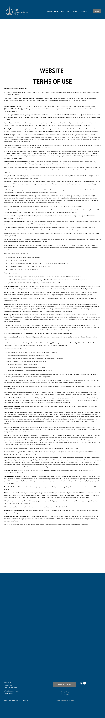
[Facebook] (84, 683)
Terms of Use (65, 694)
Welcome (50, 11)
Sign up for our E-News (64, 684)
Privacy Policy (65, 692)
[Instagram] (81, 683)
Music (61, 11)
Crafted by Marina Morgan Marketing (65, 700)
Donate (97, 11)
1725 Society (84, 11)
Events (67, 11)
